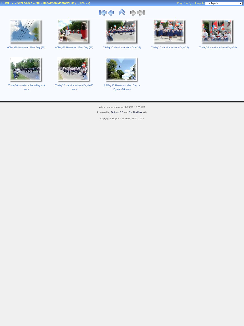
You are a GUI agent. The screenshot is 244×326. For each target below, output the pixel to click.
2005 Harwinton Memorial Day (56, 3)
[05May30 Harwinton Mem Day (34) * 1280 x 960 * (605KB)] (217, 43)
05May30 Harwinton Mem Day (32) (122, 47)
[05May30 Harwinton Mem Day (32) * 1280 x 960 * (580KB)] (122, 43)
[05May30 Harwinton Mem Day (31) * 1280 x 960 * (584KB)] (74, 43)
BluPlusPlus (135, 112)
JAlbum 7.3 (117, 112)
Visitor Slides (23, 3)
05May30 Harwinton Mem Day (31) (74, 47)
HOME (5, 3)
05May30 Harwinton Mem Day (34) (218, 47)
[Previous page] (110, 15)
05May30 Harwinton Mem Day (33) (170, 47)
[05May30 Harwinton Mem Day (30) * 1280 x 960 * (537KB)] (26, 43)
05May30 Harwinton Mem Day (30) (26, 47)
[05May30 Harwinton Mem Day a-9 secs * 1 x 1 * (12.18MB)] (26, 81)
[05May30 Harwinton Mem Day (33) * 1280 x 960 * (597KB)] (170, 43)
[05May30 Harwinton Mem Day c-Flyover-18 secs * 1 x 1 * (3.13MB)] (122, 81)
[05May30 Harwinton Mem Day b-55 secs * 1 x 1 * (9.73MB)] (74, 81)
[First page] (103, 15)
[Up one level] (122, 15)
